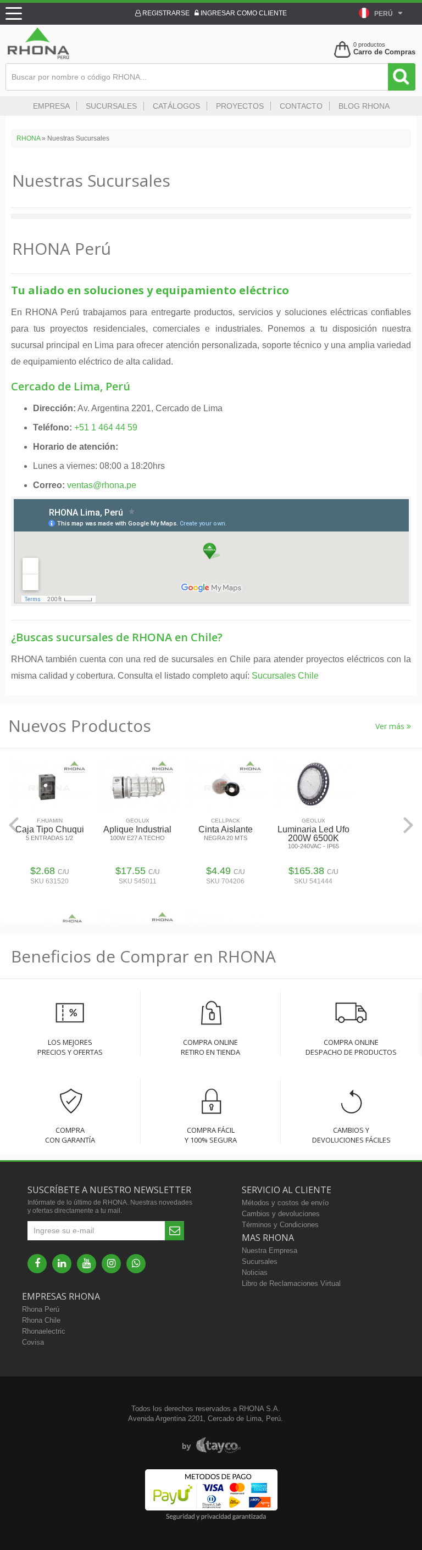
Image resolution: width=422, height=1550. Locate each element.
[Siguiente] (408, 825)
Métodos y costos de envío (285, 1203)
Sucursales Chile (285, 675)
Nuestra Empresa (269, 1250)
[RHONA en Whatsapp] (136, 1263)
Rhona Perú (40, 1309)
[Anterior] (13, 825)
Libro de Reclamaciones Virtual (291, 1283)
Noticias (255, 1272)
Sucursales (111, 106)
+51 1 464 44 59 (105, 427)
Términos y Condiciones (280, 1225)
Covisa (33, 1342)
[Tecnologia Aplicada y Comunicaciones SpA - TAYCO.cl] (211, 1446)
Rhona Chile (41, 1320)
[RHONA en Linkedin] (61, 1263)
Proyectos (240, 106)
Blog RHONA (364, 106)
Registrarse (165, 13)
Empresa (51, 106)
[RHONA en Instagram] (111, 1263)
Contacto (301, 106)
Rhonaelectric (43, 1331)
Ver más (391, 726)
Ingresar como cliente (243, 13)
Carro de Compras (384, 52)
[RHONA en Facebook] (37, 1263)
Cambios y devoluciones (281, 1214)
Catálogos (176, 106)
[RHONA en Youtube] (86, 1263)
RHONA (28, 138)
